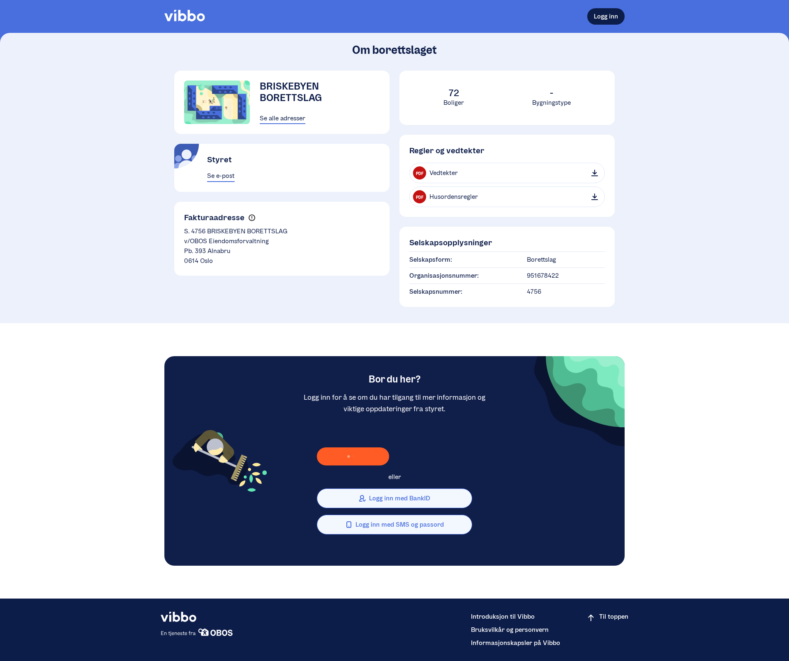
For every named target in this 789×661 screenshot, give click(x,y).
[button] (252, 217)
